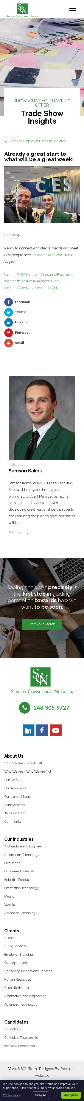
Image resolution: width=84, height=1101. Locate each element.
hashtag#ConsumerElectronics (50, 275)
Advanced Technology (20, 913)
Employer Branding (18, 955)
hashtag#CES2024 (49, 255)
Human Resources (17, 979)
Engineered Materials (19, 871)
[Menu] (73, 10)
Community (12, 822)
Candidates (12, 1029)
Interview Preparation (19, 1046)
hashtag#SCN (46, 288)
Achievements (14, 805)
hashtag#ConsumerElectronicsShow (32, 281)
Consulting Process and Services (28, 971)
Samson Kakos (25, 470)
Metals (9, 896)
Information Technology (21, 888)
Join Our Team (14, 813)
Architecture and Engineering (25, 846)
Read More (17, 533)
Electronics (12, 863)
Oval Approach (15, 963)
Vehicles (10, 905)
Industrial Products (17, 880)
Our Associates (15, 788)
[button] (35, 141)
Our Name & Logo (17, 797)
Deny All (40, 1095)
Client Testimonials (17, 988)
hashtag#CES (14, 275)
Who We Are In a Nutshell (23, 763)
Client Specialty (15, 946)
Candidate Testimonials (21, 1038)
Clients (9, 938)
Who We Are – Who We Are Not (27, 771)
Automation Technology (21, 855)
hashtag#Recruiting (19, 288)
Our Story (11, 780)
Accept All (71, 1095)
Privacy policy (11, 1095)
